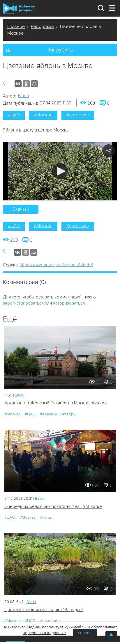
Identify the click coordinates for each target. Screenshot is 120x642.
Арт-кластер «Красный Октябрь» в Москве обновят (55, 403)
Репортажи (42, 26)
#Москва (43, 115)
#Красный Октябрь (57, 414)
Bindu (23, 95)
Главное (16, 26)
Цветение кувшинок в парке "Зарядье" (43, 609)
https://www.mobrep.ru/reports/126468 (56, 264)
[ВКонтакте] (18, 83)
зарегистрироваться (23, 303)
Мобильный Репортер (19, 8)
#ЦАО (14, 115)
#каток (46, 517)
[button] (60, 171)
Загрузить (60, 49)
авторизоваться (69, 303)
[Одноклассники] (26, 83)
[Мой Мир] (34, 83)
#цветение (77, 115)
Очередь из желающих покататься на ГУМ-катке (53, 506)
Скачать (21, 209)
